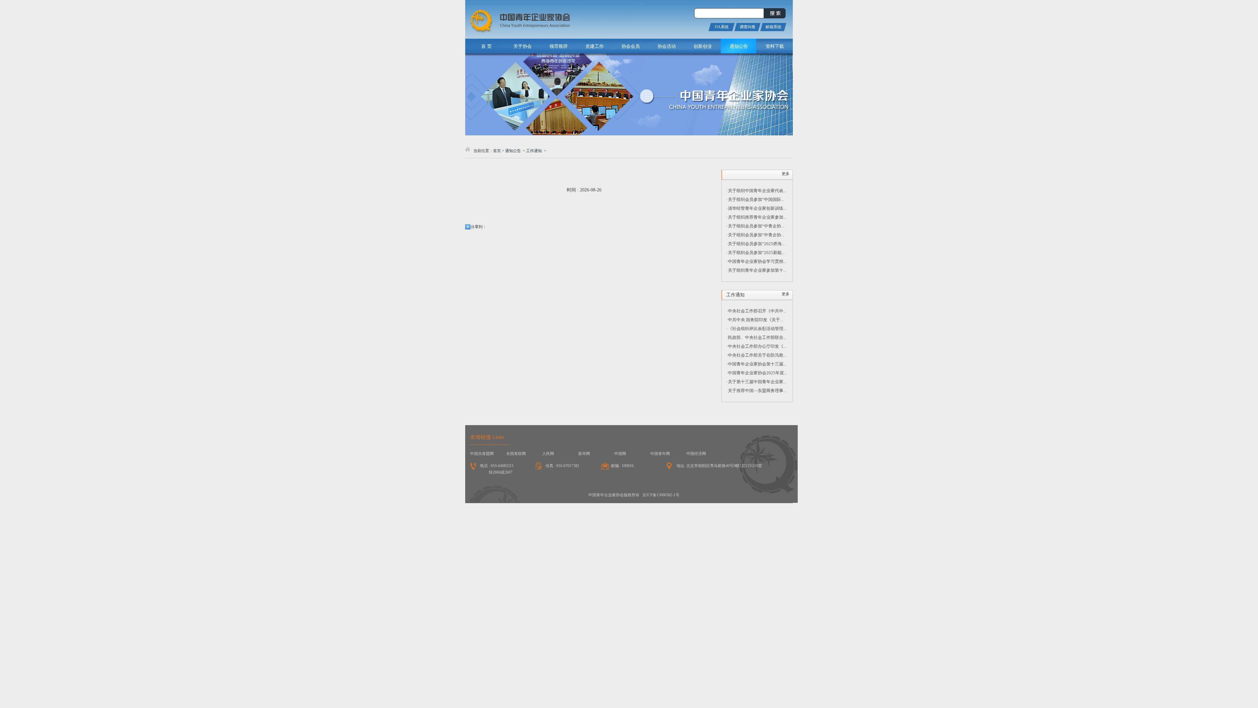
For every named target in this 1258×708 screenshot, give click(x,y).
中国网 (620, 453)
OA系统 (722, 27)
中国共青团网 (482, 453)
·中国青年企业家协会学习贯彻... (756, 261)
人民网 (548, 453)
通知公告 (513, 150)
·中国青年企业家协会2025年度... (757, 372)
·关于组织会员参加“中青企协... (755, 226)
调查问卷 (747, 27)
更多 (786, 173)
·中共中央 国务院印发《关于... (755, 319)
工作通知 (534, 150)
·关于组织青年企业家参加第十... (756, 270)
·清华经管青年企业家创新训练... (756, 208)
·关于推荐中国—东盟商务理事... (756, 390)
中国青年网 (660, 453)
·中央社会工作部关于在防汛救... (756, 355)
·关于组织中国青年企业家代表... (756, 190)
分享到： (478, 227)
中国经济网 (696, 453)
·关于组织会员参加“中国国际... (755, 199)
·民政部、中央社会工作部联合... (756, 337)
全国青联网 (516, 453)
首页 (497, 150)
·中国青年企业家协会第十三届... (756, 364)
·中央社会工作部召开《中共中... (756, 310)
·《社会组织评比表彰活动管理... (756, 328)
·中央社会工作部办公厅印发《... (756, 346)
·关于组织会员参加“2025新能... (756, 252)
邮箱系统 (773, 27)
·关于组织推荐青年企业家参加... (756, 217)
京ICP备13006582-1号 (660, 495)
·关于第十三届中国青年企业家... (756, 381)
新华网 (584, 453)
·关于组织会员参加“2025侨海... (756, 243)
